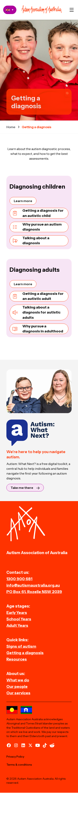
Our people (17, 686)
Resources (16, 659)
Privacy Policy (15, 756)
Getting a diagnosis (25, 652)
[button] (71, 10)
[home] (42, 9)
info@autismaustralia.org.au (33, 585)
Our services (18, 692)
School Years (18, 619)
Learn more (23, 201)
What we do (17, 680)
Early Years (16, 612)
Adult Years (17, 625)
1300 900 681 (19, 578)
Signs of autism (21, 646)
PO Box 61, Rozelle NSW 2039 (34, 591)
